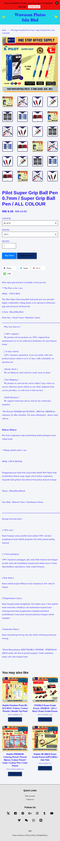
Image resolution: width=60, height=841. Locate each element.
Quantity (6, 229)
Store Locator (30, 796)
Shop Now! (34, 7)
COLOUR (6, 218)
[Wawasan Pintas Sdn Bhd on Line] (41, 821)
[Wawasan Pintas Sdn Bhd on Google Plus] (30, 814)
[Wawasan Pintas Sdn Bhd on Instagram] (37, 814)
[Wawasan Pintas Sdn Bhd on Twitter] (8, 814)
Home (4, 30)
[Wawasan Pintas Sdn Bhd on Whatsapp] (34, 821)
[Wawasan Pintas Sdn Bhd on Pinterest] (23, 814)
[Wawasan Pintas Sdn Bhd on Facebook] (15, 814)
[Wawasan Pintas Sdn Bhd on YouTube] (52, 814)
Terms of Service (18, 835)
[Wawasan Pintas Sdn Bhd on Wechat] (26, 821)
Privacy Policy (31, 835)
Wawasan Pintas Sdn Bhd (30, 17)
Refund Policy (43, 835)
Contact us (30, 799)
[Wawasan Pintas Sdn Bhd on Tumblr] (44, 814)
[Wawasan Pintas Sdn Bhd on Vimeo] (19, 821)
